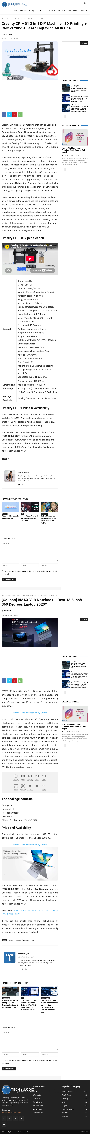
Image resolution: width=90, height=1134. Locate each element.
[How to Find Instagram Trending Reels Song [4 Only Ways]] (75, 137)
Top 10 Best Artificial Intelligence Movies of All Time (30, 518)
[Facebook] (4, 114)
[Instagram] (19, 484)
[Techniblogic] (15, 1090)
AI (22, 514)
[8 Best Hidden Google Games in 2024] (10, 507)
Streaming (45, 514)
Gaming (4, 514)
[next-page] (66, 116)
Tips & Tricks (75, 85)
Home (4, 19)
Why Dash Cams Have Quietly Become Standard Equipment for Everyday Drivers (79, 89)
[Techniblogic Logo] (14, 4)
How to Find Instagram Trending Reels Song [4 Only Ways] (74, 150)
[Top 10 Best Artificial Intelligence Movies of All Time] (30, 507)
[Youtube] (4, 1124)
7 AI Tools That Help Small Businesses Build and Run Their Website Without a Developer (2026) (79, 99)
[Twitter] (9, 114)
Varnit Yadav (7, 34)
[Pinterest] (14, 114)
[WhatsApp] (20, 114)
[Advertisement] (30, 95)
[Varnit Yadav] (9, 478)
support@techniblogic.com (11, 1112)
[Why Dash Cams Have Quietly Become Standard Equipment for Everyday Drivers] (66, 88)
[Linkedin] (22, 484)
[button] (85, 3)
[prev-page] (63, 116)
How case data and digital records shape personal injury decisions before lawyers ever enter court (79, 109)
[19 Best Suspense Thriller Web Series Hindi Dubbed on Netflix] (49, 507)
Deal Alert (10, 19)
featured (10, 459)
